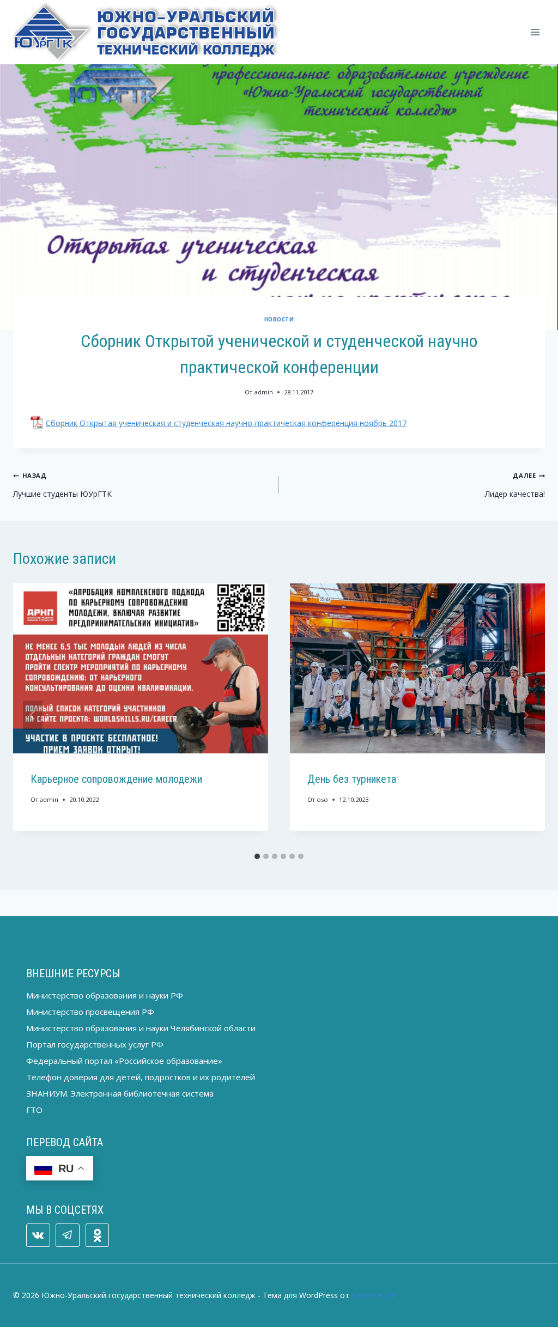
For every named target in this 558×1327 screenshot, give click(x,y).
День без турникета (351, 779)
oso (322, 799)
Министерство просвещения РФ (90, 1011)
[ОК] (98, 1235)
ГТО (34, 1109)
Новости (279, 319)
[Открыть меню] (535, 31)
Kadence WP (373, 1295)
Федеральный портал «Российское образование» (124, 1060)
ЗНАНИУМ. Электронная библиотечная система (120, 1093)
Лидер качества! (515, 485)
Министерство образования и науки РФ (104, 995)
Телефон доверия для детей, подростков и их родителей (140, 1077)
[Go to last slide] (33, 715)
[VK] (38, 1235)
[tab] (257, 856)
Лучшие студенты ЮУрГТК (62, 485)
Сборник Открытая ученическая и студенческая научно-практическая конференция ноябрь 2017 (226, 423)
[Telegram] (68, 1235)
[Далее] (525, 715)
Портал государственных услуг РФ (94, 1044)
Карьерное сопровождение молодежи (116, 779)
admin (263, 392)
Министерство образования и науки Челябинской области (141, 1027)
